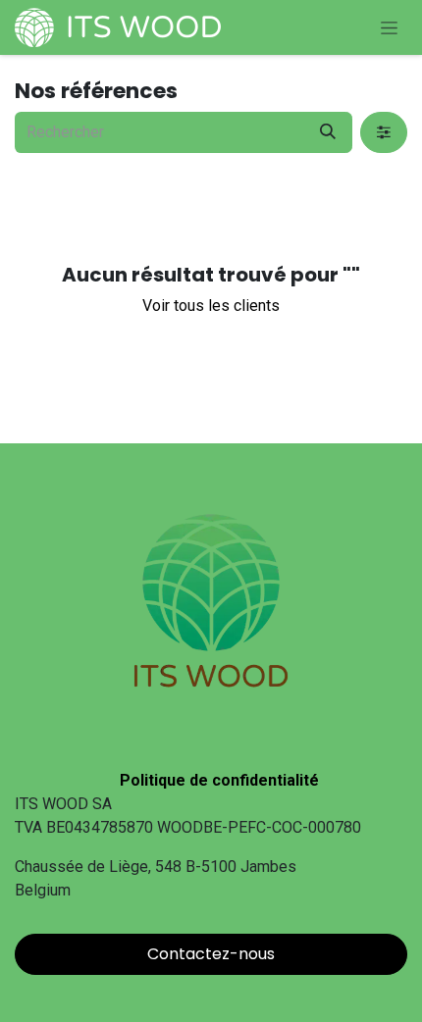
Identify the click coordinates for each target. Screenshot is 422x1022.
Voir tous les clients (211, 305)
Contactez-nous (211, 954)
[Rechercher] (327, 132)
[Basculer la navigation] (389, 27)
